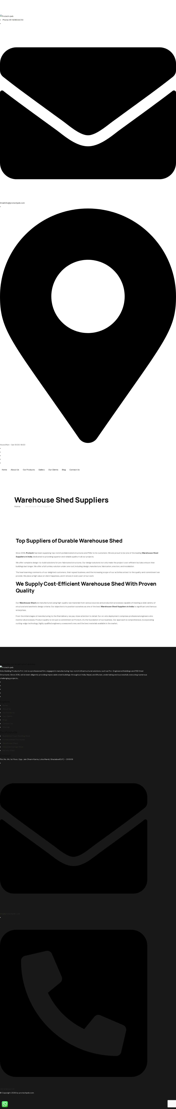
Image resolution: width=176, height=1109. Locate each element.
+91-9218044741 (13, 20)
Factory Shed (8, 750)
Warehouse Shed (10, 743)
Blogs (5, 720)
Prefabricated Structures (14, 739)
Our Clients (7, 716)
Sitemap (6, 727)
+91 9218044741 (7, 1089)
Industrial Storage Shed (13, 747)
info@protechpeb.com (10, 913)
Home (5, 705)
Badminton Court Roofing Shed (16, 736)
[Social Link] (3, 448)
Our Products (8, 712)
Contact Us (8, 723)
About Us (7, 709)
